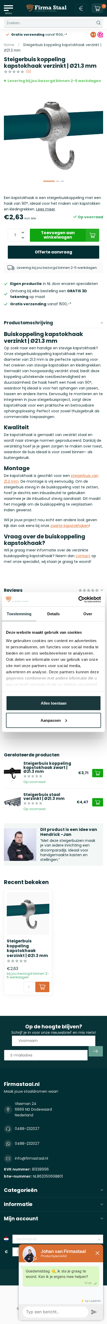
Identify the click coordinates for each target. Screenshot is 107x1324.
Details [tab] (53, 614)
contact (83, 555)
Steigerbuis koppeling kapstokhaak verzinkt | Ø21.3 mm (27, 948)
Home (9, 44)
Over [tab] (87, 614)
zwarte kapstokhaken (69, 525)
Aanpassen (51, 720)
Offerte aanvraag (53, 252)
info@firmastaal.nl (31, 1158)
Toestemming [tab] (19, 614)
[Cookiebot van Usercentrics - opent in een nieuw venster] (78, 599)
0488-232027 (27, 1128)
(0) (28, 71)
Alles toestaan (53, 703)
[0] (97, 8)
